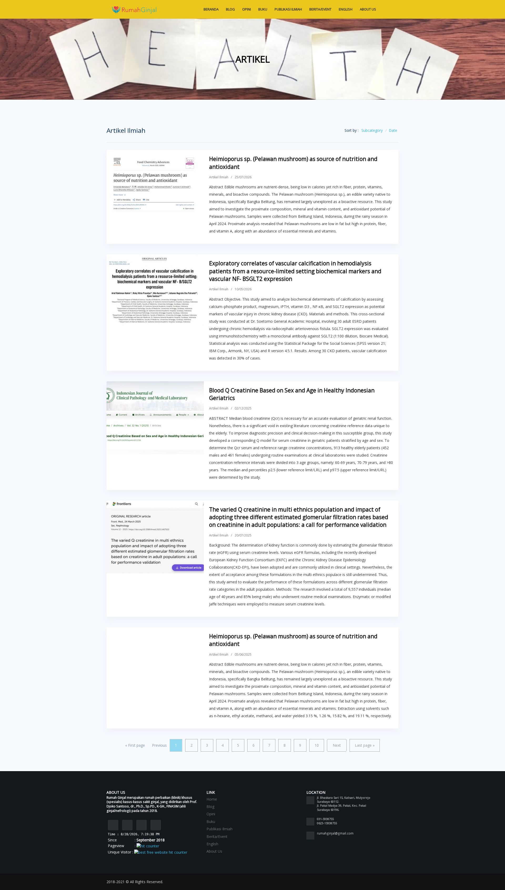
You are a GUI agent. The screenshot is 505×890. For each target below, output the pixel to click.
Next (337, 745)
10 (317, 745)
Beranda (211, 9)
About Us (368, 9)
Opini (246, 9)
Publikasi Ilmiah (288, 9)
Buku (262, 9)
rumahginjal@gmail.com (335, 833)
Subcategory (372, 130)
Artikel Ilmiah (218, 177)
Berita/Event (320, 9)
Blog (230, 9)
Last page (365, 745)
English (345, 9)
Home (211, 799)
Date (393, 130)
